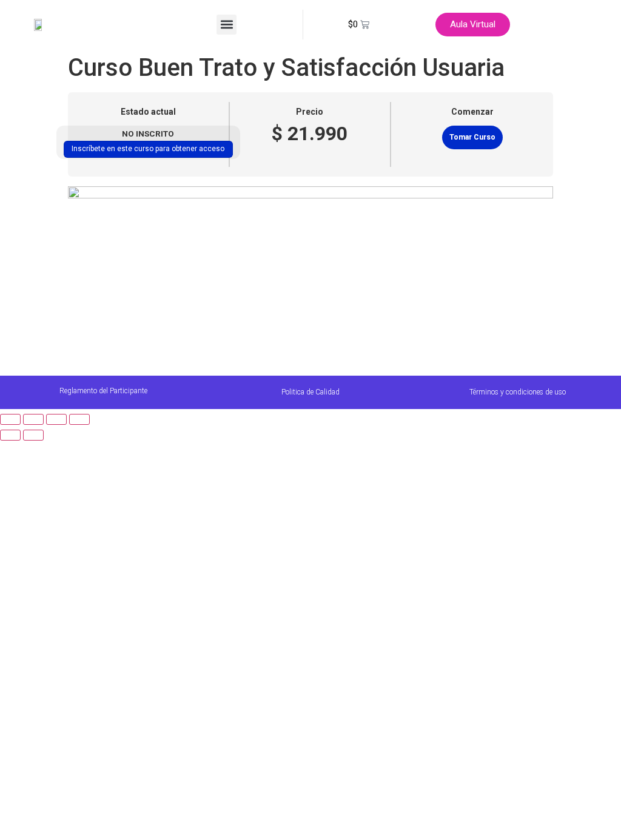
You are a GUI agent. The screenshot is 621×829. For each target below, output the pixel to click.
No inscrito (148, 133)
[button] (227, 25)
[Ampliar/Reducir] (10, 419)
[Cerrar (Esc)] (79, 419)
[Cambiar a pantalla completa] (33, 419)
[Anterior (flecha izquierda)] (10, 435)
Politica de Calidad (310, 392)
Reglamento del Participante (103, 391)
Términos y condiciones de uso (517, 392)
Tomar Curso (472, 137)
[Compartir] (56, 419)
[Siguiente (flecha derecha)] (33, 435)
